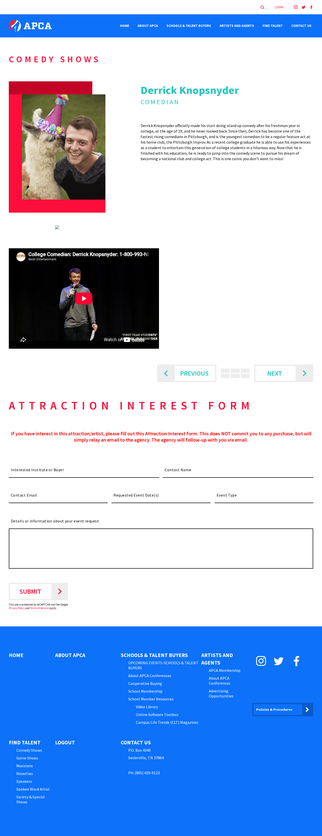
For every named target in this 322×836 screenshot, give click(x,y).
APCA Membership (224, 670)
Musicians (24, 765)
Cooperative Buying (145, 683)
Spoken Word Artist (33, 789)
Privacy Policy (17, 608)
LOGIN (279, 7)
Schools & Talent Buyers (189, 26)
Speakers (24, 781)
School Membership (145, 691)
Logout (65, 742)
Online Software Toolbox (157, 714)
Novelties (24, 773)
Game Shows (27, 757)
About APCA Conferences (149, 675)
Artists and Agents (237, 26)
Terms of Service (39, 608)
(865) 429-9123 (147, 772)
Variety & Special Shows (30, 799)
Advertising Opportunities (221, 693)
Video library (147, 706)
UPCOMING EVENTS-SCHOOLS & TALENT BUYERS (163, 665)
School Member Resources (151, 698)
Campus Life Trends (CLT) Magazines (167, 722)
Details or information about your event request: (55, 520)
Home (124, 26)
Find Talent (273, 26)
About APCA (148, 26)
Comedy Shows (29, 750)
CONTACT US (301, 26)
